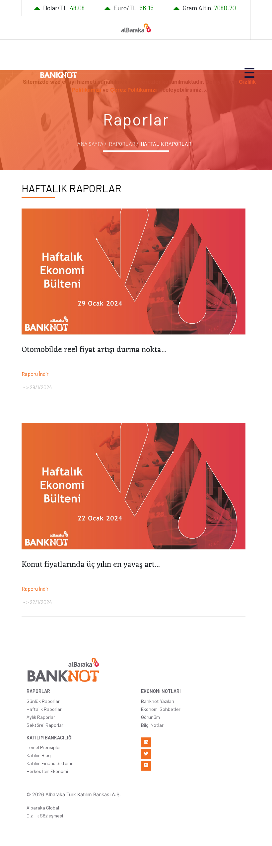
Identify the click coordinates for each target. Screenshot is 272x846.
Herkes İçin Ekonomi (47, 771)
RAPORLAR (38, 691)
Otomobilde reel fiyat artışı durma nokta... (94, 350)
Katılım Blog (39, 755)
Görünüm (150, 717)
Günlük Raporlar (43, 701)
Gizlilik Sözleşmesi (45, 815)
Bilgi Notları (153, 725)
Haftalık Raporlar (44, 709)
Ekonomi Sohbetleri (161, 709)
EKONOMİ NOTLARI (161, 691)
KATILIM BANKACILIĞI (50, 737)
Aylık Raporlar (41, 717)
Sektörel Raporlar (45, 725)
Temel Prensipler (44, 747)
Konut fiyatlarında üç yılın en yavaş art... (91, 565)
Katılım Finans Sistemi (49, 763)
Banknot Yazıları (157, 701)
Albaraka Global (43, 807)
